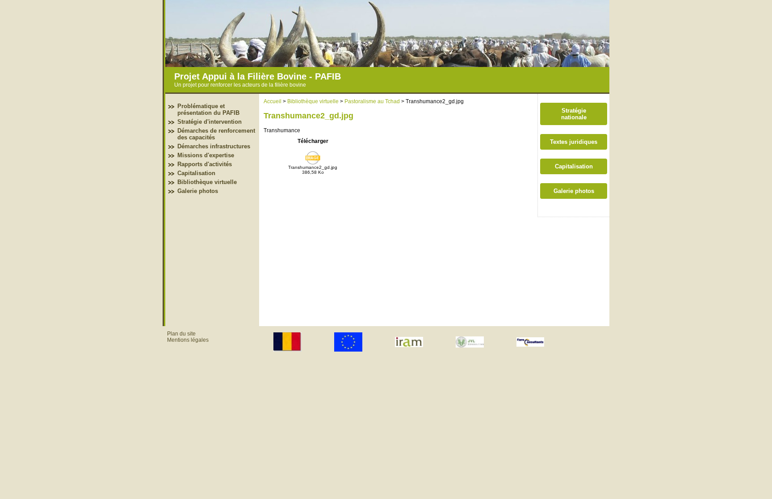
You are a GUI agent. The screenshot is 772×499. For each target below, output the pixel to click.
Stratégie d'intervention (209, 121)
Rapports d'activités (204, 164)
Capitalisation (196, 173)
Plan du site (181, 334)
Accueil (272, 101)
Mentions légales (188, 340)
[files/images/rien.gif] (387, 65)
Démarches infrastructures (213, 146)
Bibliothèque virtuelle (207, 182)
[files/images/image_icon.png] (313, 163)
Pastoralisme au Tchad (372, 101)
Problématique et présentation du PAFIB (208, 109)
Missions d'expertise (205, 155)
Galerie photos (197, 191)
